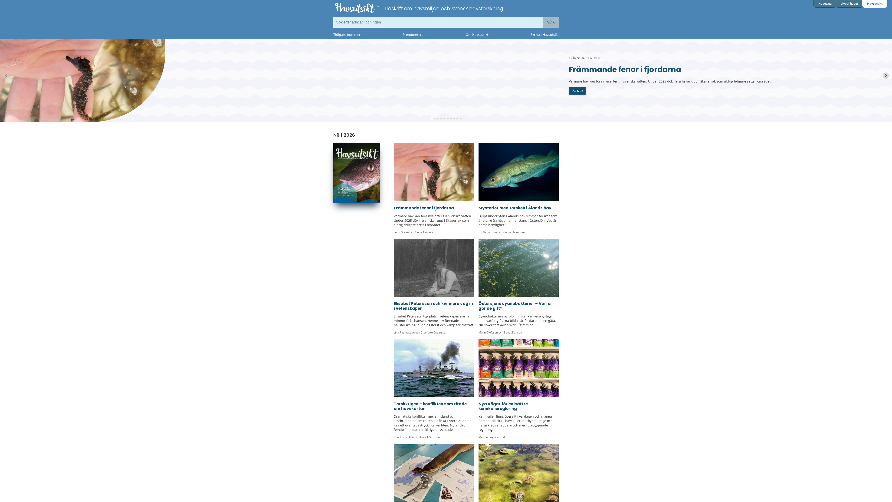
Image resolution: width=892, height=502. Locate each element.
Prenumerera (413, 34)
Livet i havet (849, 3)
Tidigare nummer (347, 34)
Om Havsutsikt (477, 34)
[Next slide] (886, 76)
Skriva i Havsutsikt (545, 34)
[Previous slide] (6, 76)
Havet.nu (825, 3)
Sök (551, 22)
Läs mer (577, 91)
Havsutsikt (874, 3)
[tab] (431, 118)
